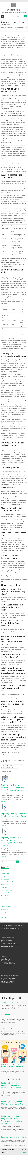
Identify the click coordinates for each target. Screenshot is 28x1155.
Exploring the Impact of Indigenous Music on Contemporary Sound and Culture (12, 841)
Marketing (4, 887)
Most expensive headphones (8, 978)
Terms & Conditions (9, 928)
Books (2, 870)
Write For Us (5, 1152)
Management (4, 884)
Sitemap (24, 1149)
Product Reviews (5, 906)
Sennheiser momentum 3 (7, 979)
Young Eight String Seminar (12, 1002)
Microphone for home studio (8, 977)
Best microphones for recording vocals (10, 944)
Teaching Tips (4, 909)
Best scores (4, 956)
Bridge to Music (14, 9)
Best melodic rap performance (8, 943)
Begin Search (8, 925)
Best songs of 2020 (5, 960)
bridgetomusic (6, 752)
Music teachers (5, 898)
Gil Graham (5, 1014)
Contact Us (9, 927)
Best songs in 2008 (5, 959)
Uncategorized (5, 914)
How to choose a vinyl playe (7, 965)
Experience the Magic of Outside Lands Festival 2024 (13, 761)
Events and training (6, 879)
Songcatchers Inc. (8, 1028)
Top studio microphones (7, 982)
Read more (3, 801)
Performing (4, 901)
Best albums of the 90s (6, 940)
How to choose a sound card (8, 963)
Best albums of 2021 (6, 939)
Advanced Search (17, 927)
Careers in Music (5, 873)
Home (2, 925)
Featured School (16, 925)
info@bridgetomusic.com (8, 1149)
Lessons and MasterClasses (8, 881)
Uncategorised (5, 912)
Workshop (4, 917)
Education (4, 876)
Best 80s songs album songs (7, 937)
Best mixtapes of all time (7, 946)
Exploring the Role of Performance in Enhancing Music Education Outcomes (13, 787)
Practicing (3, 903)
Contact (24, 1152)
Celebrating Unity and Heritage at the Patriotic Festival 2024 (12, 766)
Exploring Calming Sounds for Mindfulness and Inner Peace (14, 814)
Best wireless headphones (7, 962)
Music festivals (6, 754)
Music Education (5, 892)
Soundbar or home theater (7, 981)
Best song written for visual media (9, 958)
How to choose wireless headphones (10, 975)
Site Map (16, 928)
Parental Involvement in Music (13, 1137)
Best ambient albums (6, 942)
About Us (22, 925)
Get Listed (3, 927)
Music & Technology (6, 890)
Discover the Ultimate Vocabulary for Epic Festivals (12, 1065)
